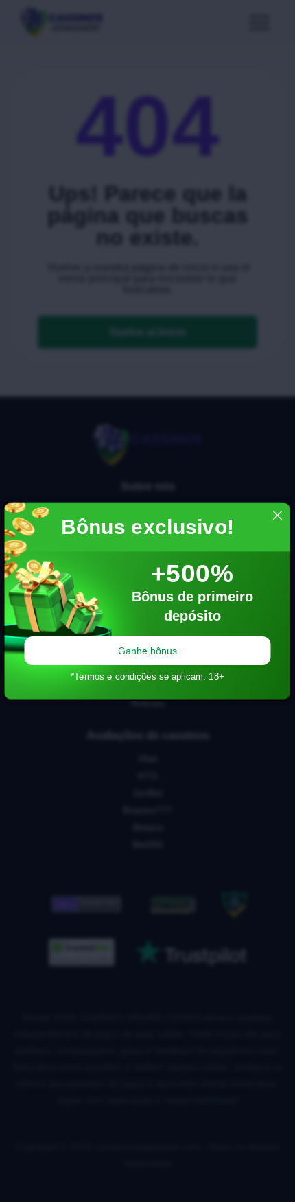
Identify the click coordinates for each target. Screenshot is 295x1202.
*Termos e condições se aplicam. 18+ (147, 676)
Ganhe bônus (147, 650)
